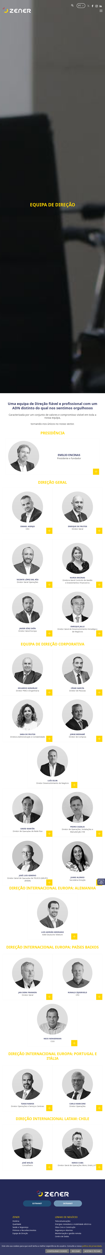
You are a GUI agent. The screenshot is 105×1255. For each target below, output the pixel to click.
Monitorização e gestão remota (68, 1233)
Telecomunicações (62, 1221)
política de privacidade (92, 1246)
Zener (16, 1217)
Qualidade (17, 1224)
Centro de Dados (62, 1236)
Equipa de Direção (20, 1233)
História (16, 1221)
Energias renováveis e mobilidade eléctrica (73, 1224)
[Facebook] (92, 6)
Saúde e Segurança (20, 1227)
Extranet (37, 1203)
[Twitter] (88, 6)
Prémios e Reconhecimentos (24, 1230)
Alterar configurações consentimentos (101, 882)
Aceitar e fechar (92, 1251)
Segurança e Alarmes (64, 1230)
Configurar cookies (57, 1251)
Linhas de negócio (66, 1217)
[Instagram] (96, 6)
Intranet (68, 1203)
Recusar (76, 1251)
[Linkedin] (100, 6)
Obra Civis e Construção (65, 1227)
